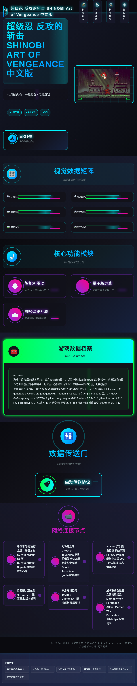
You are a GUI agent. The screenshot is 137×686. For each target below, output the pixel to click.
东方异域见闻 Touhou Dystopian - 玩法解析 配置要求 (121, 669)
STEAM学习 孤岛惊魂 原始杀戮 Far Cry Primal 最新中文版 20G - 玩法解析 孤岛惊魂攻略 (69, 669)
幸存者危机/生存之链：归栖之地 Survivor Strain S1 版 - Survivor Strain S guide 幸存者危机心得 (18, 669)
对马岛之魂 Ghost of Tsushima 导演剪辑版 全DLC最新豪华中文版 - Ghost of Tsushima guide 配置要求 (43, 669)
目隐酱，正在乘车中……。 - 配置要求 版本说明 (95, 669)
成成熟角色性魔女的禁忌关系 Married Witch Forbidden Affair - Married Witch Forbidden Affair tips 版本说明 (18, 677)
